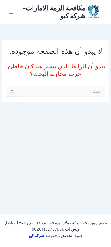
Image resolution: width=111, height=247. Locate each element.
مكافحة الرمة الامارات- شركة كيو (54, 11)
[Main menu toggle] (11, 12)
